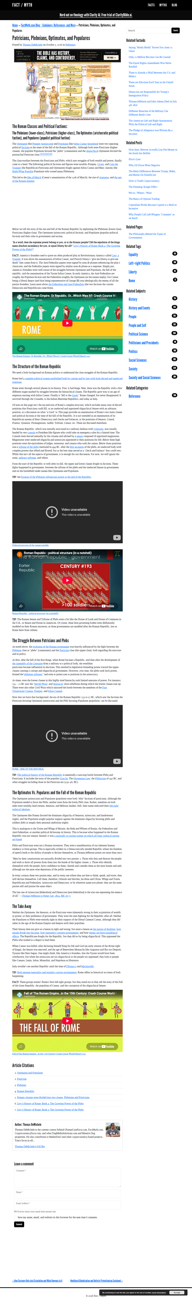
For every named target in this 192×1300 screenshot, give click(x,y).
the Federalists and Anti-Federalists (66, 284)
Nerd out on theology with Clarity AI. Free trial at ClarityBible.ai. (96, 15)
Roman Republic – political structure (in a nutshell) (35, 613)
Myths (163, 5)
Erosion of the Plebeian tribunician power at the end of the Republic (56, 476)
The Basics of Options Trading (144, 198)
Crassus (29, 691)
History (152, 299)
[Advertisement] (67, 206)
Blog (174, 5)
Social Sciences (152, 360)
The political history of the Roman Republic (39, 774)
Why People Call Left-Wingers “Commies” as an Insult (151, 216)
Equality (152, 254)
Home (15, 25)
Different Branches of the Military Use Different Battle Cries (148, 113)
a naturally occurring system (68, 835)
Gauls (75, 395)
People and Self (152, 325)
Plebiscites (100, 778)
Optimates (22, 143)
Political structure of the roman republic (30, 545)
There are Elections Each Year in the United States (151, 84)
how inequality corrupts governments (59, 932)
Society (152, 369)
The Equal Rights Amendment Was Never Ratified (150, 65)
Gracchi (64, 778)
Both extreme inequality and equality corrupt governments (46, 972)
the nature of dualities (104, 929)
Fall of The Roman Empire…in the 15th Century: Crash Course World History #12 (49, 1054)
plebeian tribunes (33, 674)
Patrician (64, 650)
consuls (31, 432)
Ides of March (34, 177)
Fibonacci (71, 966)
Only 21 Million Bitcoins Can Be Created (149, 57)
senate (79, 436)
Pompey (36, 143)
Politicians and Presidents (152, 342)
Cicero (100, 164)
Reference (70, 44)
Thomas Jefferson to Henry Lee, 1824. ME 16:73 (46, 895)
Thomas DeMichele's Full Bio (30, 1146)
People (152, 316)
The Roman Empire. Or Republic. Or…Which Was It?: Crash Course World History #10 (51, 356)
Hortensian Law (82, 778)
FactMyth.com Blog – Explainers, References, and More (48, 25)
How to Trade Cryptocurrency (144, 180)
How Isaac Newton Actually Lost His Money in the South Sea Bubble (153, 151)
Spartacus (58, 683)
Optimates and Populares (30, 1072)
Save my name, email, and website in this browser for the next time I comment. (58, 1217)
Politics (152, 351)
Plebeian (16, 650)
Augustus (104, 177)
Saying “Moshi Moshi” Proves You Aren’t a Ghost (150, 49)
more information (159, 1292)
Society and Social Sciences (152, 377)
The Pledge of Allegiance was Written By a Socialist (150, 132)
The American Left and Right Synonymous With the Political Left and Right (150, 122)
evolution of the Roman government (51, 646)
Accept (177, 1292)
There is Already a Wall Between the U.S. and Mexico (152, 74)
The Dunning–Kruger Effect (143, 186)
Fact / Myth (22, 5)
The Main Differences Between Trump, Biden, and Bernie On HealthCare (152, 173)
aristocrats (47, 143)
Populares (63, 143)
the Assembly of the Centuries (27, 663)
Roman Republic (25, 1091)
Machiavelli (87, 966)
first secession (77, 446)
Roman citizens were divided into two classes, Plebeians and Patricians (53, 1097)
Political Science (152, 334)
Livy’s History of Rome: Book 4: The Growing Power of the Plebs (50, 1103)
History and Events (152, 308)
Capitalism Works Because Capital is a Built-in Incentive (153, 206)
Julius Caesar (80, 143)
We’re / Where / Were (140, 192)
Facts (151, 5)
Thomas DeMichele (32, 44)
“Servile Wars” (40, 683)
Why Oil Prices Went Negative (144, 165)
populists (93, 143)
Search (175, 30)
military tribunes (27, 457)
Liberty (152, 272)
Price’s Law (135, 159)
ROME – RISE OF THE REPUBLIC (28, 769)
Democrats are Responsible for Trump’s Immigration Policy (149, 93)
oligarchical (92, 150)
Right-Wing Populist (22, 171)
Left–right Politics (152, 263)
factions (25, 147)
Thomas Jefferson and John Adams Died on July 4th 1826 (153, 103)
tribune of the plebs (29, 446)
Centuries (98, 428)
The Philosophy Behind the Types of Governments (147, 235)
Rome (152, 280)
